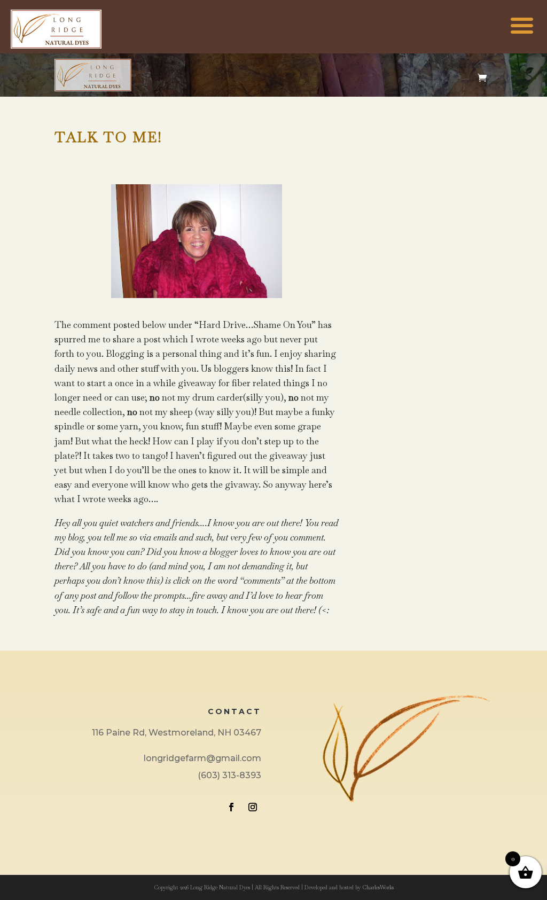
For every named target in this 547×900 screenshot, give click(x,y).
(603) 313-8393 (229, 775)
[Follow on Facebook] (231, 807)
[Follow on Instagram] (252, 807)
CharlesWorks (378, 887)
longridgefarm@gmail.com (202, 758)
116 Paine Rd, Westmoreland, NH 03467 (176, 732)
